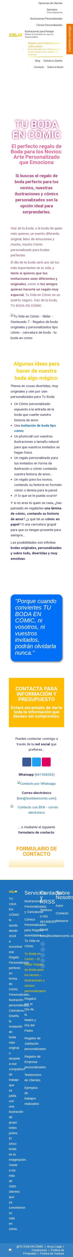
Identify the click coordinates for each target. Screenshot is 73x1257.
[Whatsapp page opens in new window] (42, 966)
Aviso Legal (54, 1246)
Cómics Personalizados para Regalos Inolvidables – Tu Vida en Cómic (35, 933)
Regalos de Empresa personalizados (35, 1062)
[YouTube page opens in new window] (42, 955)
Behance (62, 921)
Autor (59, 905)
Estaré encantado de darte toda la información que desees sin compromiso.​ (36, 712)
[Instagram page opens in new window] (42, 960)
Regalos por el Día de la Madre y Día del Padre (30, 1014)
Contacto (62, 913)
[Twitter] (36, 762)
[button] (6, 84)
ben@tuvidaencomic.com (36, 798)
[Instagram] (46, 762)
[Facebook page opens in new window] (42, 944)
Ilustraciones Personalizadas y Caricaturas (35, 906)
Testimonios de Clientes (32, 1077)
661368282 (44, 774)
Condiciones (39, 1250)
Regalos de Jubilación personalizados (35, 1043)
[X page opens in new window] (42, 949)
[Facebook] (26, 762)
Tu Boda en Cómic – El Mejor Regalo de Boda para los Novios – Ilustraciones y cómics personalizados (35, 972)
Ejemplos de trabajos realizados (31, 1096)
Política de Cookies (52, 1253)
